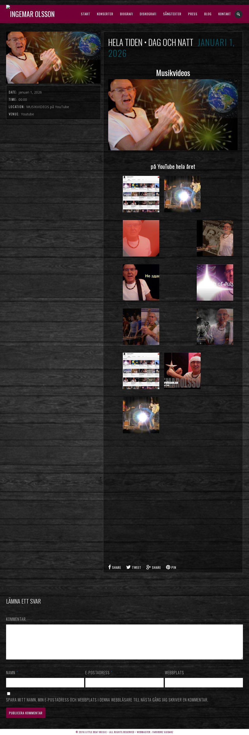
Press (192, 13)
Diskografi (148, 13)
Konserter (105, 13)
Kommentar (16, 619)
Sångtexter (172, 13)
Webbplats (174, 672)
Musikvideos (173, 72)
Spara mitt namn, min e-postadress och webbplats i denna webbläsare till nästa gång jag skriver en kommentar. (107, 700)
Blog (208, 13)
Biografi (126, 13)
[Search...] (238, 14)
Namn (12, 672)
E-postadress (98, 672)
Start (85, 13)
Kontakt (224, 13)
